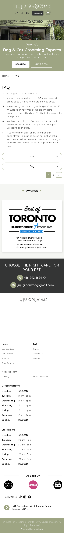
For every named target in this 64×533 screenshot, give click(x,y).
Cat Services (7, 353)
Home (5, 76)
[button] (37, 13)
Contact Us (38, 353)
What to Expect (41, 376)
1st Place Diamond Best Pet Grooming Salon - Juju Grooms (32, 246)
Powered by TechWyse (32, 529)
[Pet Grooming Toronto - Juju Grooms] (32, 7)
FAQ (35, 344)
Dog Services (8, 349)
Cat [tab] (32, 156)
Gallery (5, 376)
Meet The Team (9, 371)
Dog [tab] (32, 166)
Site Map (37, 358)
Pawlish (5, 358)
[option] (32, 226)
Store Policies (8, 363)
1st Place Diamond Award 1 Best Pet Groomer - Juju (29, 239)
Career (36, 349)
